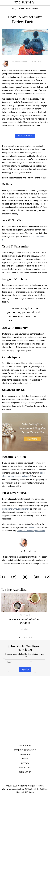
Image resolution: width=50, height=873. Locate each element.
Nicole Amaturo (20, 61)
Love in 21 (31, 527)
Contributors (25, 754)
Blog (14, 8)
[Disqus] (25, 711)
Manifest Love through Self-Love (31, 531)
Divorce (21, 8)
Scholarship (25, 772)
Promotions (25, 768)
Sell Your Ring (25, 135)
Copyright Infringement (25, 750)
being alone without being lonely (15, 509)
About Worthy (25, 746)
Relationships (32, 8)
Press (25, 759)
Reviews (25, 763)
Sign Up (25, 669)
